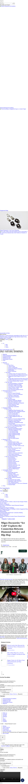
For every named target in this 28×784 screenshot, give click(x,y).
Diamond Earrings (12, 462)
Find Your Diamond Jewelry (11, 456)
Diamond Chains (11, 460)
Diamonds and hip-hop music (6, 579)
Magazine (5, 354)
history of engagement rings (10, 336)
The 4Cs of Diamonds (13, 413)
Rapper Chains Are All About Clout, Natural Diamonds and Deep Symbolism (16, 662)
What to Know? (8, 392)
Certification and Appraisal (14, 412)
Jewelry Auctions (12, 449)
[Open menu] (11, 339)
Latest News (11, 365)
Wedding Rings (11, 435)
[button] (3, 343)
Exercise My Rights (7, 731)
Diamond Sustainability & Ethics (15, 428)
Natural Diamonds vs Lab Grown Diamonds (17, 483)
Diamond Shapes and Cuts (14, 415)
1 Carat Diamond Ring (13, 431)
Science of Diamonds (12, 367)
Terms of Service (13, 694)
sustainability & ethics (18, 335)
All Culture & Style (4, 501)
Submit (2, 749)
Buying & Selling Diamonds (14, 444)
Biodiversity (11, 512)
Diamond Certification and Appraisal (16, 403)
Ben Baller (2, 637)
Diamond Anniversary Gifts (14, 465)
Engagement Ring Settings (14, 421)
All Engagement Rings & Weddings (7, 509)
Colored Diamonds (12, 405)
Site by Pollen (6, 733)
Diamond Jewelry (6, 358)
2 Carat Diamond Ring (13, 432)
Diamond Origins (12, 473)
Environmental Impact (5, 513)
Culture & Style (11, 366)
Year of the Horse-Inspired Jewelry (15, 389)
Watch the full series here (22, 638)
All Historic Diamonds (5, 516)
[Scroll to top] (2, 737)
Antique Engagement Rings (14, 467)
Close (2, 771)
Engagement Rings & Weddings (15, 368)
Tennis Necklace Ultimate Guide (15, 387)
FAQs (4, 360)
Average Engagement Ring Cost (15, 416)
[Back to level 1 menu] (13, 349)
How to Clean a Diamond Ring (15, 426)
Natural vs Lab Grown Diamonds (15, 394)
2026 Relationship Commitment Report (16, 411)
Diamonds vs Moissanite (13, 395)
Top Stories (7, 372)
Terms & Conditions (5, 746)
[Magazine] (11, 352)
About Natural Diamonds (13, 454)
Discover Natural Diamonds (14, 393)
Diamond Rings (11, 437)
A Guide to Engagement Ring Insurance (16, 424)
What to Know (8, 409)
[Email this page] (1, 553)
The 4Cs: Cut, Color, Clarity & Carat (16, 445)
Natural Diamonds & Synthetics (9, 355)
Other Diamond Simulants (13, 396)
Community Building (18, 512)
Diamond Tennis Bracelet (13, 461)
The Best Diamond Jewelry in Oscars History (18, 379)
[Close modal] (22, 781)
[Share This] (1, 551)
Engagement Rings (7, 356)
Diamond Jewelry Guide (13, 442)
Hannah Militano (11, 650)
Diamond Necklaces (12, 463)
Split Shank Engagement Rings (15, 384)
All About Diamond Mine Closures (15, 381)
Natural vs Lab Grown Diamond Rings (16, 418)
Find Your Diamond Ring (10, 427)
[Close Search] (1, 1)
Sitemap (4, 726)
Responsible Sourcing (13, 472)
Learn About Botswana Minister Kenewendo (17, 374)
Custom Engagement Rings (14, 433)
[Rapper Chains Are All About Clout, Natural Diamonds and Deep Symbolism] (4, 663)
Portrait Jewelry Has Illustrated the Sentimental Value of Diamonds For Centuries (16, 647)
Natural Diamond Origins (13, 404)
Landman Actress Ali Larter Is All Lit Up (17, 373)
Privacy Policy (6, 728)
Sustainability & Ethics (8, 359)
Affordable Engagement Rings (14, 429)
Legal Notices (6, 729)
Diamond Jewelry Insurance (14, 450)
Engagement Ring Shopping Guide (15, 410)
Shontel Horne (6, 545)
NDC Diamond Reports (13, 482)
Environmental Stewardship (14, 479)
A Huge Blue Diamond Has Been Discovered (18, 378)
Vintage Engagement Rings (14, 434)
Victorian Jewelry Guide (13, 388)
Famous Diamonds (18, 516)
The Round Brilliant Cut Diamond (15, 383)
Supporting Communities (13, 406)
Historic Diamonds (12, 371)
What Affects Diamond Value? (14, 401)
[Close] (9, 339)
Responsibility (11, 370)
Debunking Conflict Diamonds (14, 481)
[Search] (14, 3)
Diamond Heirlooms (12, 466)
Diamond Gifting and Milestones (15, 443)
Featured (2, 499)
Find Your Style (8, 382)
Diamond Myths (11, 399)
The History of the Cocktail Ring (15, 385)
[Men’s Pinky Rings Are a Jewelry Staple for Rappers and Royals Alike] (4, 655)
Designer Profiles (23, 501)
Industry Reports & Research (14, 477)
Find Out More (8, 398)
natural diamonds (7, 338)
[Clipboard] (1, 554)
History (7, 510)
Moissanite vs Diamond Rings (14, 420)
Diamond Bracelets (12, 459)
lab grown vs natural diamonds (6, 335)
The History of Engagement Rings (15, 422)
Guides (4, 510)
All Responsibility (4, 512)
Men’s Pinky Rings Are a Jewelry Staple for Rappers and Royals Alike (16, 653)
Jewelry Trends (3, 502)
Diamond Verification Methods (14, 400)
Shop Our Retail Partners (13, 438)
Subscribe (2, 696)
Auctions (12, 516)
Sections (7, 364)
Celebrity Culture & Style (14, 501)
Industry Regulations (12, 476)
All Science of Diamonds (5, 505)
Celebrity (18, 509)
